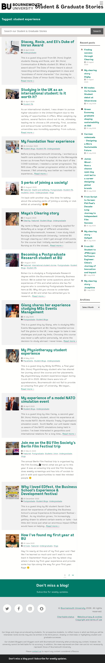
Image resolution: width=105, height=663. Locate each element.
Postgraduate (56, 190)
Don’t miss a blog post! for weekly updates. (38, 658)
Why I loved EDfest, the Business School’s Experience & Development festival (49, 490)
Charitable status (65, 616)
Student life (28, 104)
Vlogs (51, 192)
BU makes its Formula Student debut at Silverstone (90, 94)
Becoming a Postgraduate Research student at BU (43, 256)
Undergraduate (29, 53)
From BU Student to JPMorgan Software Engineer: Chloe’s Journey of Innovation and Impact (90, 259)
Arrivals (26, 546)
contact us (36, 651)
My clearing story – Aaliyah (90, 234)
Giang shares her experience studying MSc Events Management (46, 308)
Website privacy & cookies (89, 616)
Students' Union (27, 192)
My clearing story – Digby (90, 73)
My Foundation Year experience (48, 141)
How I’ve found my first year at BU (47, 537)
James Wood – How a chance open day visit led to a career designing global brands (90, 173)
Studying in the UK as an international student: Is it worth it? (43, 93)
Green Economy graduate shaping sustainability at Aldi (91, 117)
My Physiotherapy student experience (44, 352)
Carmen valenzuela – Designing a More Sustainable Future (90, 142)
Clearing (26, 220)
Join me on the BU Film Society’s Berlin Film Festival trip (48, 444)
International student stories (44, 265)
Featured (27, 190)
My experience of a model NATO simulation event (48, 400)
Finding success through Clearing (88, 54)
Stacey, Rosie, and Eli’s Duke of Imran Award (47, 43)
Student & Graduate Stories (69, 6)
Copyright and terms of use (88, 619)
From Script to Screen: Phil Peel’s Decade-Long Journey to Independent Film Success (90, 209)
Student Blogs (29, 149)
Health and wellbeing (40, 190)
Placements (28, 361)
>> (73, 575)
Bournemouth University (22, 6)
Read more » (27, 81)
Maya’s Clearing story (40, 213)
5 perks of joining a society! (44, 182)
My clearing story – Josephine (90, 284)
